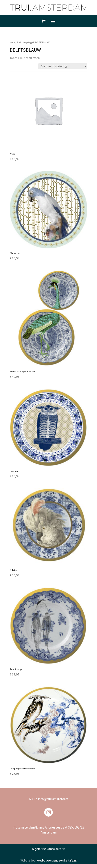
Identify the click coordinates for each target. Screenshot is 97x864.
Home (12, 42)
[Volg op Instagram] (48, 812)
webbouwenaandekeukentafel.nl (56, 860)
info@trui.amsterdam (53, 799)
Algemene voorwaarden (48, 849)
